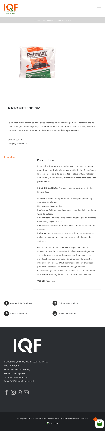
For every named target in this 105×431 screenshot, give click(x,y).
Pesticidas (22, 143)
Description (9, 157)
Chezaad (84, 418)
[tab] (16, 157)
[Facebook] (6, 392)
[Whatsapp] (20, 392)
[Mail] (26, 392)
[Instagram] (13, 392)
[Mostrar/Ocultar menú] (99, 9)
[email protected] (26, 381)
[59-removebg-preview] (52, 64)
